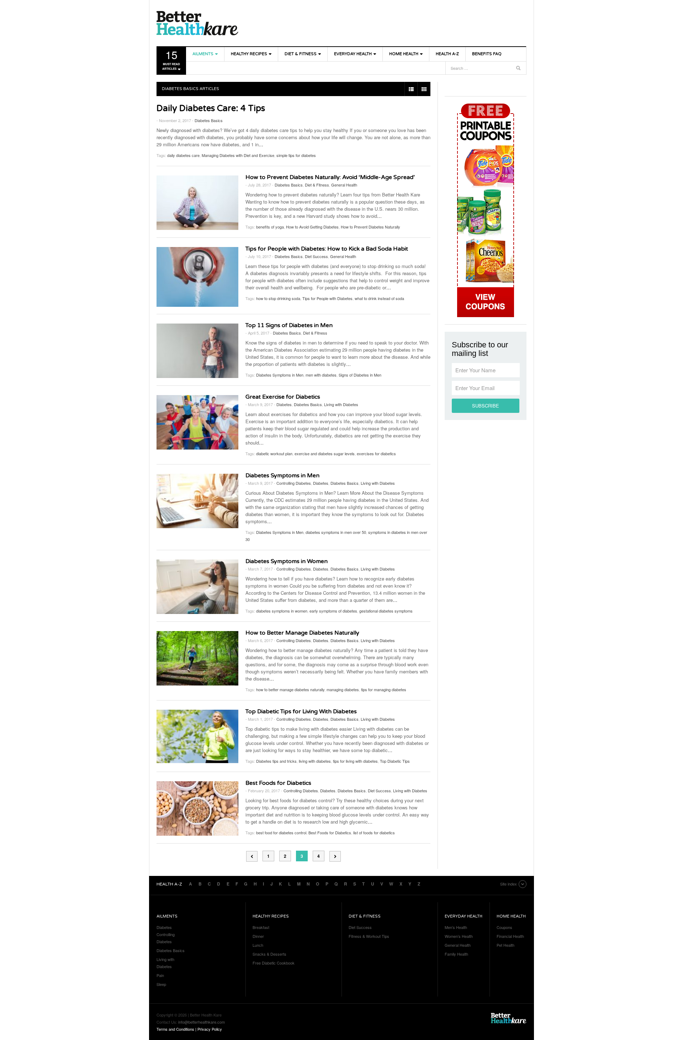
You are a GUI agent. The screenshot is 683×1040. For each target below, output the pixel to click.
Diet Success (316, 256)
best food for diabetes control (281, 832)
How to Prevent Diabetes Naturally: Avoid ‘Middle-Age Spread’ (330, 177)
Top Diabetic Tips (395, 761)
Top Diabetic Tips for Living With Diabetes (301, 711)
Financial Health (510, 936)
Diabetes (284, 404)
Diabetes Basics (209, 120)
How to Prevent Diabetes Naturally (370, 227)
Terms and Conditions (175, 1029)
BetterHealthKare (197, 23)
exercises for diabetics (376, 453)
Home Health (403, 54)
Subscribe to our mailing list (480, 349)
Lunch (258, 945)
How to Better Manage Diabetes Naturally (302, 632)
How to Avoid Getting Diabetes (312, 227)
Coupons (504, 927)
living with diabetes (315, 761)
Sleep (161, 984)
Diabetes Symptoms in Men (279, 375)
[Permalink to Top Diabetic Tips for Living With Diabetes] (197, 736)
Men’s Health (456, 927)
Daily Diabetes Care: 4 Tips (211, 108)
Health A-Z (447, 54)
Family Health (456, 954)
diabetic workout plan (274, 453)
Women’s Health (459, 936)
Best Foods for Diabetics (278, 783)
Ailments (202, 54)
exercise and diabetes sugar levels (325, 453)
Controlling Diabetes (293, 483)
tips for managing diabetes (383, 689)
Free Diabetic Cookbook (274, 963)
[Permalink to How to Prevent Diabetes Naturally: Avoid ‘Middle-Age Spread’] (197, 202)
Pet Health (505, 945)
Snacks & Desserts (269, 954)
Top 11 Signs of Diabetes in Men (289, 325)
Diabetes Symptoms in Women (286, 561)
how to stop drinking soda (278, 298)
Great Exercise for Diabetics (282, 396)
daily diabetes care (183, 155)
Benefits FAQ (487, 54)
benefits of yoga (270, 227)
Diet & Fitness (301, 54)
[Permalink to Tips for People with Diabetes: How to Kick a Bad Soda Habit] (197, 277)
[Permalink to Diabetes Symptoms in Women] (197, 587)
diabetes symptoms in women (281, 611)
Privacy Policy (209, 1029)
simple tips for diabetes (296, 155)
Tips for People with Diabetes (327, 298)
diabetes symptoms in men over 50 (336, 532)
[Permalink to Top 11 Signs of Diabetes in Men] (197, 351)
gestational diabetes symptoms (386, 611)
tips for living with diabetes (355, 761)
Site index (508, 884)
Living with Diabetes (341, 404)
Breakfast (261, 927)
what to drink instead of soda (379, 298)
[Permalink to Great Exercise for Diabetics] (197, 422)
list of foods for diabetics (374, 832)
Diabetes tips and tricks (276, 761)
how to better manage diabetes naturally (290, 689)
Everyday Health (353, 54)
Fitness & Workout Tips (369, 936)
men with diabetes (321, 375)
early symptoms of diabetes (333, 611)
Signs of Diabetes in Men (360, 375)
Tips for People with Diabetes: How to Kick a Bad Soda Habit (333, 248)
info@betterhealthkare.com (201, 1022)
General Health (344, 185)
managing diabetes (343, 689)
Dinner (258, 936)
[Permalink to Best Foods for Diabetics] (197, 808)
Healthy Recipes (249, 54)
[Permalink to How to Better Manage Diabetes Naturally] (197, 658)
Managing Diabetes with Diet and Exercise (238, 155)
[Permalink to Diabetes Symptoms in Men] (197, 501)
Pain (160, 975)
